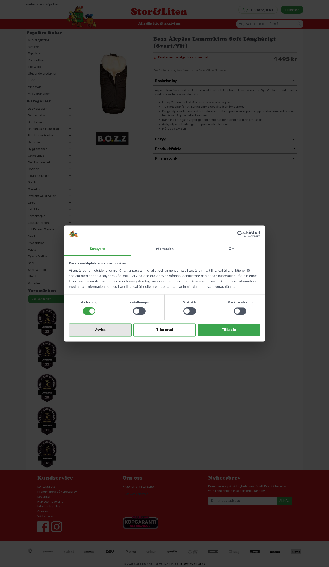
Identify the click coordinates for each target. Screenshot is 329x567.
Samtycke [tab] (97, 249)
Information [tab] (164, 249)
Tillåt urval (164, 330)
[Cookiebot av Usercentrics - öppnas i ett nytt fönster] (240, 234)
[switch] (139, 311)
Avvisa (100, 330)
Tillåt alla (229, 330)
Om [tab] (231, 249)
